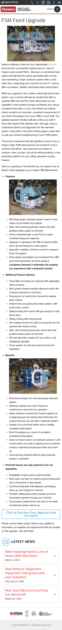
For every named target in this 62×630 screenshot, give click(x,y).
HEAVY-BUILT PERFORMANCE (24, 9)
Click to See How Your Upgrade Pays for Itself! (31, 514)
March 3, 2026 (26, 555)
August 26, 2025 (26, 594)
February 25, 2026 (25, 575)
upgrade (52, 64)
